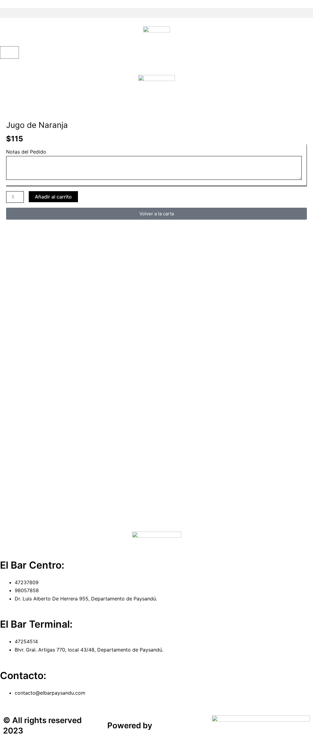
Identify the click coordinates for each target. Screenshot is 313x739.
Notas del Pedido (26, 152)
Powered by (129, 725)
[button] (156, 13)
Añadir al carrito (53, 197)
